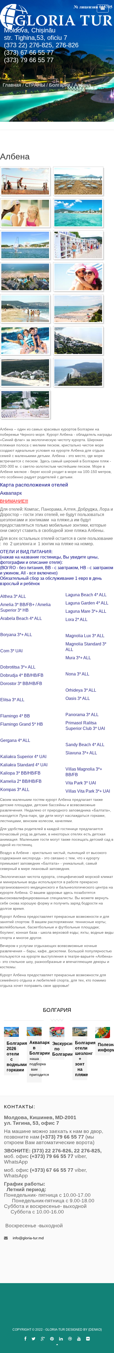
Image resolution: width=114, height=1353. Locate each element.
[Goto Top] (57, 1344)
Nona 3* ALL (77, 674)
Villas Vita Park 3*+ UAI (87, 791)
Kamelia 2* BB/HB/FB (21, 781)
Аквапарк (11, 493)
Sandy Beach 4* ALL (84, 744)
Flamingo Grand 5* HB (21, 724)
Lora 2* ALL (76, 619)
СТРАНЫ (35, 85)
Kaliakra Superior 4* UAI (23, 756)
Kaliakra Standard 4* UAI (23, 765)
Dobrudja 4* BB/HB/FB (21, 675)
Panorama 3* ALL (82, 714)
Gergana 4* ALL (15, 740)
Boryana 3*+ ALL (16, 634)
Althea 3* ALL (13, 596)
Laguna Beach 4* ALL (86, 595)
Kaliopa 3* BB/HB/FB (20, 773)
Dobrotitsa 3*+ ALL (18, 667)
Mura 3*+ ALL (78, 658)
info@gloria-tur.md (28, 1238)
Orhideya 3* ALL (80, 690)
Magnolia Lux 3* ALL (84, 635)
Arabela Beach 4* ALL (21, 618)
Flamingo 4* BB (15, 716)
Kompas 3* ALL (14, 789)
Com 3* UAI (11, 651)
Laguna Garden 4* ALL (86, 603)
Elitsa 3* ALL (12, 699)
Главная (12, 85)
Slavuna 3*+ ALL (81, 753)
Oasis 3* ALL (77, 698)
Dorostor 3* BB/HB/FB (21, 683)
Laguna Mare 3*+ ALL (85, 611)
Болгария (59, 85)
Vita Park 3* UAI (80, 783)
